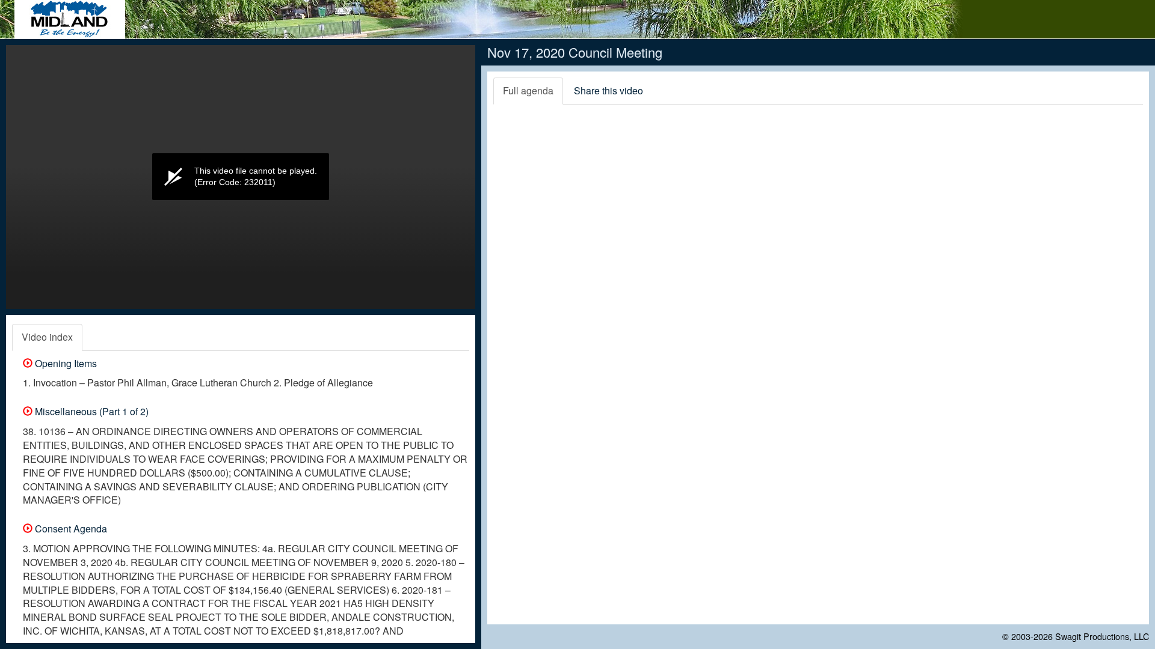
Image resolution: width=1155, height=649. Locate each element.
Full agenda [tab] (528, 90)
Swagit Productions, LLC (1102, 636)
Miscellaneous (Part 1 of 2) (90, 411)
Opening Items (64, 363)
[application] (240, 177)
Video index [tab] (47, 337)
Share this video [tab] (608, 90)
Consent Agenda (69, 528)
